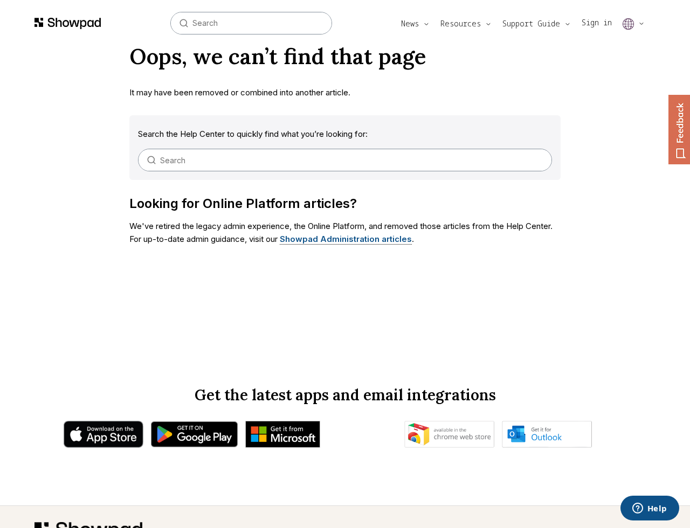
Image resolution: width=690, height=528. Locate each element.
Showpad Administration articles (346, 239)
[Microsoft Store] (283, 437)
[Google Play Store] (194, 437)
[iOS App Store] (103, 437)
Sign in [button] (597, 22)
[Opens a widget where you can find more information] (649, 509)
